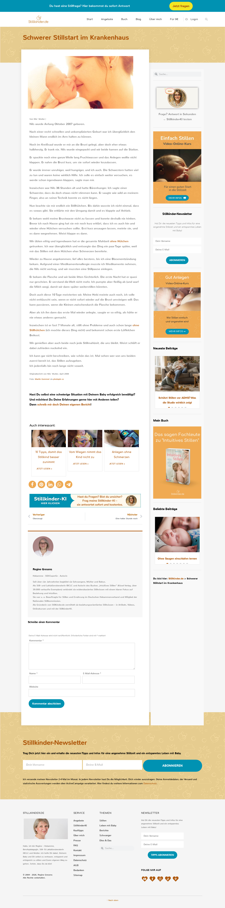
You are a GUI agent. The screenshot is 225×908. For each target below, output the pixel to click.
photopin (57, 379)
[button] (206, 19)
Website (33, 686)
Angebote (107, 19)
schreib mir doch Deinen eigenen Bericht (63, 404)
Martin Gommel (42, 379)
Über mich (155, 19)
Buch (124, 19)
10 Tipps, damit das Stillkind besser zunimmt (48, 457)
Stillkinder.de (176, 578)
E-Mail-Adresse (92, 673)
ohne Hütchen (119, 241)
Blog (138, 19)
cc (63, 379)
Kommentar (36, 640)
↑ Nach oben (112, 900)
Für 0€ (174, 19)
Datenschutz (150, 783)
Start (90, 19)
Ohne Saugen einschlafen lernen (177, 558)
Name (33, 673)
